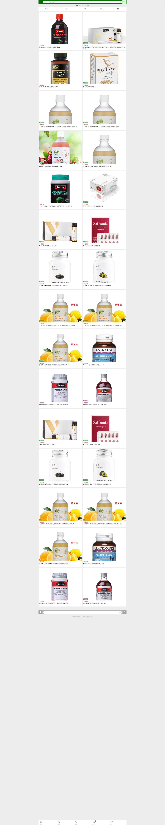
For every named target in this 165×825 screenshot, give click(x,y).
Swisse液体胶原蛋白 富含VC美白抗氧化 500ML (95, 404)
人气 (65, 9)
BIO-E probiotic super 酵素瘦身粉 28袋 (93, 206)
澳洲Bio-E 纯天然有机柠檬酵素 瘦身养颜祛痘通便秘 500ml (53, 365)
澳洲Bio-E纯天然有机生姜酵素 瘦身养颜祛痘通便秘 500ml (97, 166)
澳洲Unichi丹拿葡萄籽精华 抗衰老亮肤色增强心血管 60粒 (53, 285)
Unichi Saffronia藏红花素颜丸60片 (91, 245)
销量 (85, 9)
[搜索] (120, 612)
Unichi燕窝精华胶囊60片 (89, 87)
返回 (40, 2)
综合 (46, 9)
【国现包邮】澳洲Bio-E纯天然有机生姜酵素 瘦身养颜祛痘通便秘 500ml (101, 126)
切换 (124, 2)
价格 (101, 9)
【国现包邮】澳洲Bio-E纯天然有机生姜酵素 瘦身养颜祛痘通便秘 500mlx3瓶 (58, 126)
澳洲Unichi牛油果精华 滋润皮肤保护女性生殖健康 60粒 (97, 285)
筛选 (118, 9)
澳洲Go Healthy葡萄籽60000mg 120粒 (48, 87)
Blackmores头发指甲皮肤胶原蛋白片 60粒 (93, 365)
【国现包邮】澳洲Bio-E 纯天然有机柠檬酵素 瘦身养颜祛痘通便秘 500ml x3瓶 (102, 325)
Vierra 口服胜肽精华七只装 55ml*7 (47, 245)
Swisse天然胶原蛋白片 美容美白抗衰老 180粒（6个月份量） (54, 404)
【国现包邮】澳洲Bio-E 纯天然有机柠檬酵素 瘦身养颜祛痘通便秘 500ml (57, 325)
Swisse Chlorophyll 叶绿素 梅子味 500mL (49, 47)
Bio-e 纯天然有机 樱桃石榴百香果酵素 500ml (50, 166)
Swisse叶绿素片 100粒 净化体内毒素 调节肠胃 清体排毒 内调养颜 (55, 206)
